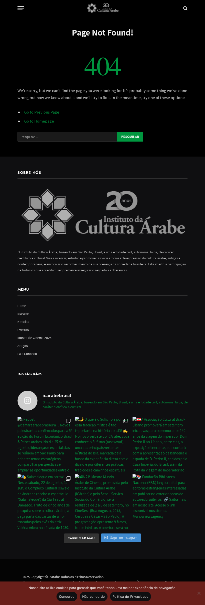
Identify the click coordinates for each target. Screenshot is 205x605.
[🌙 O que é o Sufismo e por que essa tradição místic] (102, 444)
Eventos (23, 329)
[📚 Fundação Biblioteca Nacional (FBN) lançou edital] (160, 501)
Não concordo (93, 596)
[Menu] (21, 8)
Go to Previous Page (41, 112)
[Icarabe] (102, 8)
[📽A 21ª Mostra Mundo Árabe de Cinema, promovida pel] (102, 501)
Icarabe (23, 313)
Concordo (67, 596)
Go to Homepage (39, 121)
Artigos (23, 345)
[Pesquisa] (185, 8)
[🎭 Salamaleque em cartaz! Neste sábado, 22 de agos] (45, 501)
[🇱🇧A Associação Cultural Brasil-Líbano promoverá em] (160, 444)
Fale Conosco (27, 353)
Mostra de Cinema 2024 (35, 337)
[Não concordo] (198, 593)
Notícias (23, 321)
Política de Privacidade (130, 596)
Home (22, 305)
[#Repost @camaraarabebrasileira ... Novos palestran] (45, 444)
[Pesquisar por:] (68, 137)
